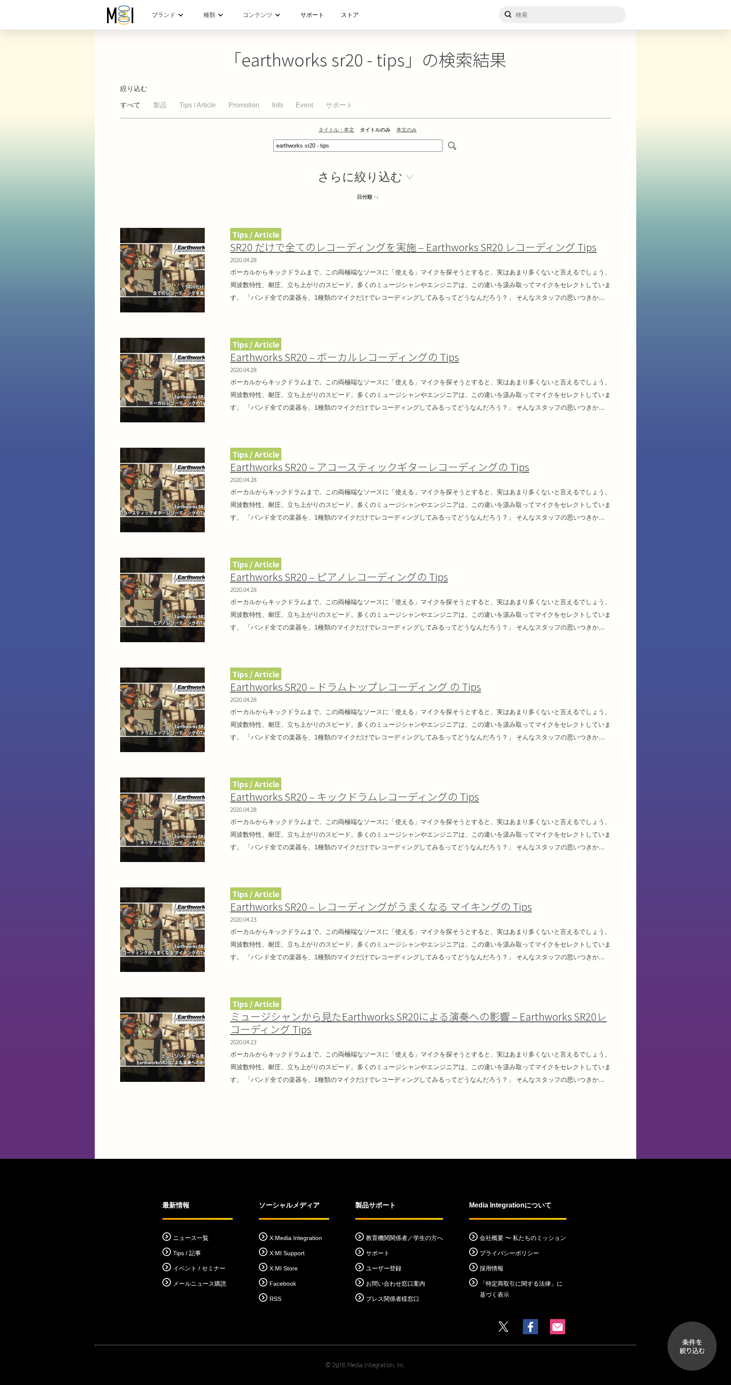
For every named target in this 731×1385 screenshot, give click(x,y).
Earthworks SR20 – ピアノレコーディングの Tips (339, 576)
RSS (275, 1298)
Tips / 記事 (187, 1253)
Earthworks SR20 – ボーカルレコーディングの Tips (344, 356)
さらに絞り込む (360, 176)
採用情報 (491, 1268)
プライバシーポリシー (509, 1253)
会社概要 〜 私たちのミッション (523, 1237)
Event (304, 105)
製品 (160, 105)
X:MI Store (283, 1268)
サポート (312, 14)
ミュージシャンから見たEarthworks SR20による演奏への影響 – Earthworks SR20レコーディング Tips (418, 1022)
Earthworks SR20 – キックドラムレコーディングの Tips (354, 796)
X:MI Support (287, 1253)
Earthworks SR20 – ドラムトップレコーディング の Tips (355, 686)
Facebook (282, 1283)
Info (277, 105)
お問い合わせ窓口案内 (395, 1283)
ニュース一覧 (191, 1237)
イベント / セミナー (199, 1268)
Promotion (243, 105)
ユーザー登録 (383, 1268)
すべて (130, 105)
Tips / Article (197, 105)
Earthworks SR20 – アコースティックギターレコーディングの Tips (379, 466)
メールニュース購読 (199, 1283)
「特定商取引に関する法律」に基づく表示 (521, 1289)
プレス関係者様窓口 (392, 1298)
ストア (350, 14)
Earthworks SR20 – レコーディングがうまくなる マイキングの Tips (381, 906)
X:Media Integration (295, 1237)
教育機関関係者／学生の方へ (404, 1237)
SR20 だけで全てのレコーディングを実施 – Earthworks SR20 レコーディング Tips (413, 246)
